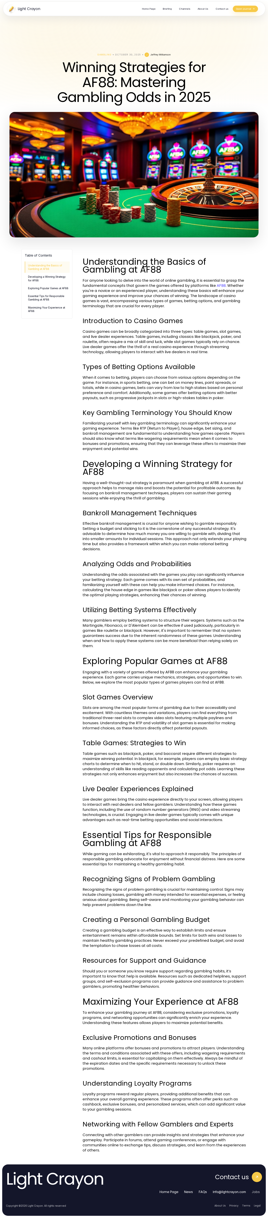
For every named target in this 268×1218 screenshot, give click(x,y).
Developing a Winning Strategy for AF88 (47, 278)
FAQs (203, 1192)
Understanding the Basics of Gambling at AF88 (45, 267)
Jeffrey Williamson (160, 54)
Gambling (104, 54)
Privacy (233, 1205)
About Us (220, 1205)
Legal (257, 1205)
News (188, 1192)
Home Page (169, 1192)
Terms (246, 1205)
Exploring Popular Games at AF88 (48, 288)
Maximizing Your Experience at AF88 (46, 309)
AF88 (221, 285)
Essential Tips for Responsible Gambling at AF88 (46, 297)
